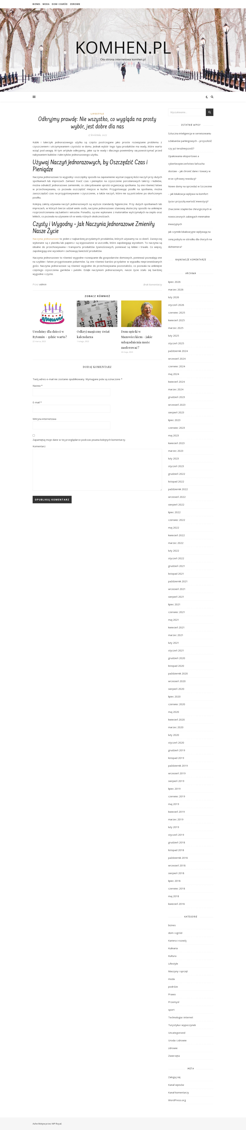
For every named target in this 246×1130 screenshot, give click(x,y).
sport (171, 1009)
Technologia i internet (180, 1017)
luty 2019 (173, 827)
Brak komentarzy (152, 284)
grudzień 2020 (176, 658)
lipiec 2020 (174, 696)
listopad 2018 (176, 850)
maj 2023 (173, 435)
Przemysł (173, 1002)
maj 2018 (173, 896)
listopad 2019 (176, 758)
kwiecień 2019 (176, 811)
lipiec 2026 (174, 281)
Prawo (172, 994)
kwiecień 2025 (176, 320)
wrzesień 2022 (177, 496)
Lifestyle (97, 113)
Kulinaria (173, 948)
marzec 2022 (175, 543)
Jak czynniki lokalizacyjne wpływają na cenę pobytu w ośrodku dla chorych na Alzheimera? (190, 239)
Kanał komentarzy (178, 1092)
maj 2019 (173, 804)
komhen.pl (123, 47)
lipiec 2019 (174, 788)
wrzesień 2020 (177, 681)
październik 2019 (178, 765)
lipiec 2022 (174, 512)
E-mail (37, 402)
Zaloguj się (174, 1077)
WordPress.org (177, 1100)
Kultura (172, 956)
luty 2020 (173, 735)
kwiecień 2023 (176, 443)
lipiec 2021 (174, 604)
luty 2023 (173, 458)
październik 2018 (178, 857)
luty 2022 (173, 550)
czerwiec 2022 (176, 520)
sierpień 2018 (176, 873)
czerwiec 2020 (176, 704)
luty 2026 (173, 297)
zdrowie (75, 4)
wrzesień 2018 (177, 865)
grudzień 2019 (176, 750)
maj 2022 (173, 527)
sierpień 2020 (176, 688)
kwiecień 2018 (176, 903)
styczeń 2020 (176, 742)
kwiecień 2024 (176, 381)
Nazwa (38, 385)
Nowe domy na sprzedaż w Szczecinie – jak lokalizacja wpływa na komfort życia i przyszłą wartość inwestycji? (190, 194)
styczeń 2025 (176, 343)
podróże (173, 986)
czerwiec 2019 (176, 796)
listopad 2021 (176, 573)
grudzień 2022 (176, 473)
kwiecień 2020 (176, 719)
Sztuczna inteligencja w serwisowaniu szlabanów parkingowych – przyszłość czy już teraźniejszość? (190, 141)
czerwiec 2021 (176, 612)
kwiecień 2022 (176, 535)
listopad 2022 (176, 481)
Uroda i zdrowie (177, 1040)
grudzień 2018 (176, 842)
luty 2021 (173, 642)
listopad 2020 (176, 665)
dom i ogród (60, 4)
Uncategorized (176, 1032)
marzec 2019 (175, 819)
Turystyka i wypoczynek (182, 1025)
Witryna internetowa (44, 419)
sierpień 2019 (176, 781)
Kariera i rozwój (177, 940)
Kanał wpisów (176, 1084)
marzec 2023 (175, 450)
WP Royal (56, 1123)
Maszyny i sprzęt (178, 971)
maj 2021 (173, 619)
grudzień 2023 (176, 397)
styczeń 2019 (176, 834)
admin (43, 284)
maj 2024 (173, 374)
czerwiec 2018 (176, 888)
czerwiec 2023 (176, 427)
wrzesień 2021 (177, 589)
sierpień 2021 (176, 596)
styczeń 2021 (176, 650)
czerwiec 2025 (176, 312)
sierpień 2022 (176, 504)
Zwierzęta (174, 1055)
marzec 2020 (175, 727)
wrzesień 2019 (177, 773)
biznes (36, 4)
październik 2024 (178, 351)
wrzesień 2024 (177, 358)
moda (46, 4)
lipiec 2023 (174, 420)
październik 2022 (178, 489)
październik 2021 (178, 581)
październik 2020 (178, 673)
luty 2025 (173, 335)
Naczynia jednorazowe (46, 238)
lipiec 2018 (174, 880)
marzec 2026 (175, 289)
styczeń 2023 (176, 466)
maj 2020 (173, 711)
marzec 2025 (175, 328)
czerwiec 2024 (176, 366)
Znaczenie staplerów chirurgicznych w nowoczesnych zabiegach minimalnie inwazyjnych (190, 216)
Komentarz (39, 446)
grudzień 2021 (176, 566)
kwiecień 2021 (176, 627)
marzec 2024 (175, 389)
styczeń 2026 (176, 304)
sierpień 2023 (176, 412)
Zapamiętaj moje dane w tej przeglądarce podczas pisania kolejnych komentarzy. (79, 439)
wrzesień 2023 (177, 404)
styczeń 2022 (176, 558)
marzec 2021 (175, 635)
